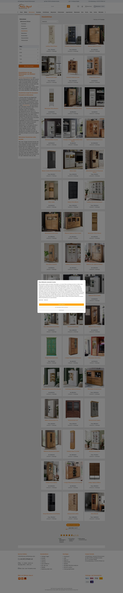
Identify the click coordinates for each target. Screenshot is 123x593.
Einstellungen (61, 310)
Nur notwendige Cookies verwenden (61, 307)
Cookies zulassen (61, 304)
